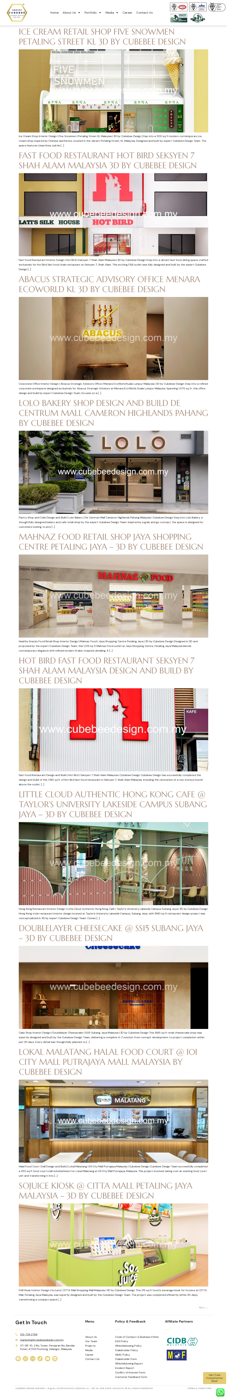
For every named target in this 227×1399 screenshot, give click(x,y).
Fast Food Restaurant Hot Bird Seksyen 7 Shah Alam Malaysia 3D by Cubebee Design (108, 160)
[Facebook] (18, 1358)
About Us (69, 13)
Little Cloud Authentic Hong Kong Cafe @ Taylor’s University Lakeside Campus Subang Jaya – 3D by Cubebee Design (113, 804)
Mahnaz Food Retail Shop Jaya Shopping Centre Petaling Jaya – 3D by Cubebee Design (111, 542)
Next (203, 1307)
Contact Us (144, 13)
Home (54, 13)
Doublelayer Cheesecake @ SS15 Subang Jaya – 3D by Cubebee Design (111, 933)
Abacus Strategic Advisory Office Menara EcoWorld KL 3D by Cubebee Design (109, 284)
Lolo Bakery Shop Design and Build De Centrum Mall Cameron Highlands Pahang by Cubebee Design (113, 413)
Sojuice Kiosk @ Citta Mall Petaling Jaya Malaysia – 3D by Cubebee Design (105, 1190)
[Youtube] (47, 1358)
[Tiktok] (40, 1358)
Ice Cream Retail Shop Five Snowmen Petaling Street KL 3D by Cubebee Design (102, 36)
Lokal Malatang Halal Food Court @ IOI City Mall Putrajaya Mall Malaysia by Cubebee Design (108, 1062)
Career (127, 13)
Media (110, 13)
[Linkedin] (54, 1358)
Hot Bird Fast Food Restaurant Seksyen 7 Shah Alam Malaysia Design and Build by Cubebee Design (106, 670)
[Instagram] (25, 1358)
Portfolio (91, 13)
